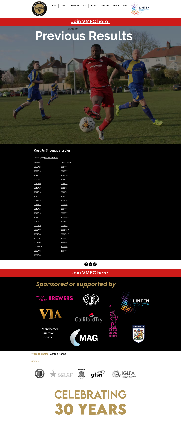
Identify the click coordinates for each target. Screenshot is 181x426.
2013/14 (37, 209)
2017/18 (37, 192)
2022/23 (37, 171)
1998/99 (64, 247)
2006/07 (37, 238)
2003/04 (37, 251)
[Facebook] (86, 264)
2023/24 (37, 167)
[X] (90, 264)
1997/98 (64, 251)
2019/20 (37, 184)
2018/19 (37, 188)
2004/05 (64, 222)
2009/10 (37, 226)
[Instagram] (95, 264)
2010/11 (37, 222)
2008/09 (37, 230)
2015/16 (37, 201)
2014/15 (37, 205)
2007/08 (37, 234)
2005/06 (37, 243)
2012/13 (37, 213)
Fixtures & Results (51, 158)
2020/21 (37, 180)
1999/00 (64, 243)
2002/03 (37, 255)
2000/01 (64, 238)
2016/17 (37, 196)
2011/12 (37, 217)
